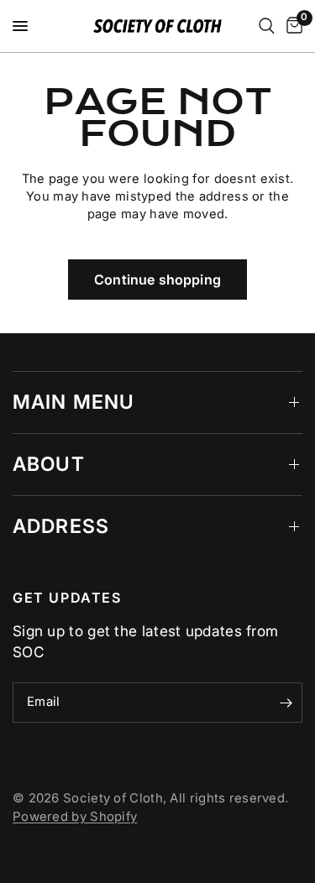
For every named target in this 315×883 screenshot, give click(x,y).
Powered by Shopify (75, 816)
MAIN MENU (73, 402)
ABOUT (49, 464)
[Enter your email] (285, 702)
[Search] (267, 26)
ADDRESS (61, 526)
